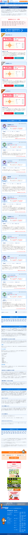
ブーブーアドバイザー (12, 275)
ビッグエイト (8, 91)
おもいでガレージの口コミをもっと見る (20, 211)
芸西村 (22, 22)
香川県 (22, 527)
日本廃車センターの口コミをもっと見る (20, 138)
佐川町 (9, 433)
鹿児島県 (20, 531)
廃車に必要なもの (22, 3)
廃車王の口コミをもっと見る (21, 270)
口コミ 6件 (16, 96)
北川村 (17, 22)
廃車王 (9, 256)
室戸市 (5, 21)
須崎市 (14, 21)
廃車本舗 (9, 176)
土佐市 (12, 21)
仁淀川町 (4, 433)
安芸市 (7, 21)
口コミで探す (6, 3)
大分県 (22, 530)
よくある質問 (26, 3)
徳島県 (20, 527)
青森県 (22, 512)
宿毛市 (17, 21)
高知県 (20, 528)
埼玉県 (25, 515)
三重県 (20, 521)
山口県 (22, 526)
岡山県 (24, 525)
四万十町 (8, 25)
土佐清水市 (20, 21)
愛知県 (24, 520)
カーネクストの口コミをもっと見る (20, 156)
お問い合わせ (8, 522)
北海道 (20, 512)
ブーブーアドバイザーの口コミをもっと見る (19, 288)
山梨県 (22, 517)
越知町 (11, 433)
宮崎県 (24, 530)
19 (23, 312)
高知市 (3, 21)
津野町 (5, 25)
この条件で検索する (14, 457)
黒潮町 (15, 25)
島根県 (22, 525)
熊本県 (20, 530)
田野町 (13, 22)
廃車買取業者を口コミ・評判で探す (10, 5)
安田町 (15, 22)
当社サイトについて (9, 521)
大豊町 (20, 432)
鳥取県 (20, 525)
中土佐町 (7, 433)
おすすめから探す (10, 3)
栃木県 (24, 516)
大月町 (10, 25)
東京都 (20, 515)
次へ (25, 312)
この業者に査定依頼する (8, 57)
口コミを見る (18, 467)
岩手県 (24, 512)
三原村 (13, 25)
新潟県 (20, 518)
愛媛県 (24, 527)
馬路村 (20, 22)
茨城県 (22, 516)
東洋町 (7, 22)
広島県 (20, 526)
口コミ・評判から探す (10, 512)
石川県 (20, 519)
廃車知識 (19, 3)
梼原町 (13, 433)
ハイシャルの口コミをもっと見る (21, 251)
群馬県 (20, 517)
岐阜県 (22, 520)
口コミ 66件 (16, 40)
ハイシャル (10, 236)
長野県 (22, 518)
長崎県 (24, 529)
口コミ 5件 (16, 68)
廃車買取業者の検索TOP (3, 5)
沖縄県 (23, 531)
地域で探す (3, 3)
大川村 (24, 432)
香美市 (5, 22)
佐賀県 (22, 529)
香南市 (3, 22)
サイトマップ (8, 523)
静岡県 (20, 520)
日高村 (3, 25)
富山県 (24, 518)
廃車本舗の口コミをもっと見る (21, 192)
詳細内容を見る (19, 57)
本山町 (24, 22)
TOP (0, 3)
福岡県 (20, 529)
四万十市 (23, 21)
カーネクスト (10, 143)
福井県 (22, 519)
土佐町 (22, 432)
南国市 (10, 21)
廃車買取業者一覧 (15, 3)
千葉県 (20, 516)
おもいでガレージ (9, 34)
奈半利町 (10, 22)
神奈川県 (23, 515)
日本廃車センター (9, 63)
